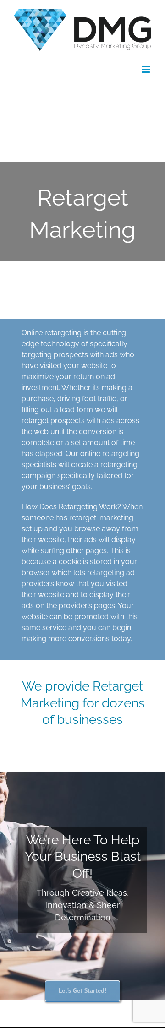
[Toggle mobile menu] (146, 69)
